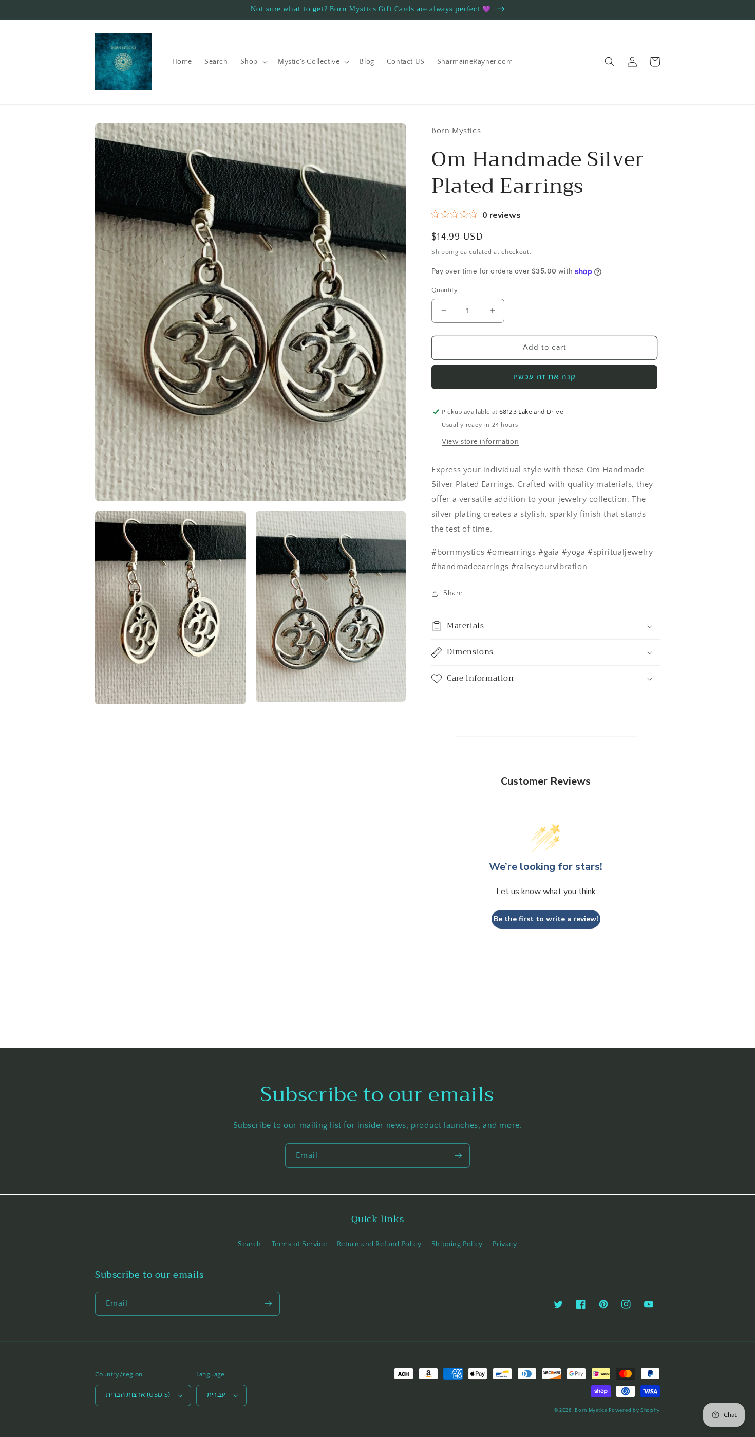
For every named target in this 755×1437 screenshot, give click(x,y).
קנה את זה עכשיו (544, 377)
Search (249, 1244)
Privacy (505, 1244)
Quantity (444, 290)
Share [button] (453, 593)
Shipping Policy (457, 1244)
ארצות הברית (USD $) (138, 1394)
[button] (253, 61)
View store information (480, 442)
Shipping (445, 252)
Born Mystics (591, 1410)
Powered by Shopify (634, 1410)
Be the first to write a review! (546, 919)
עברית (216, 1394)
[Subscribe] (458, 1155)
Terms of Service (299, 1244)
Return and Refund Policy (379, 1244)
